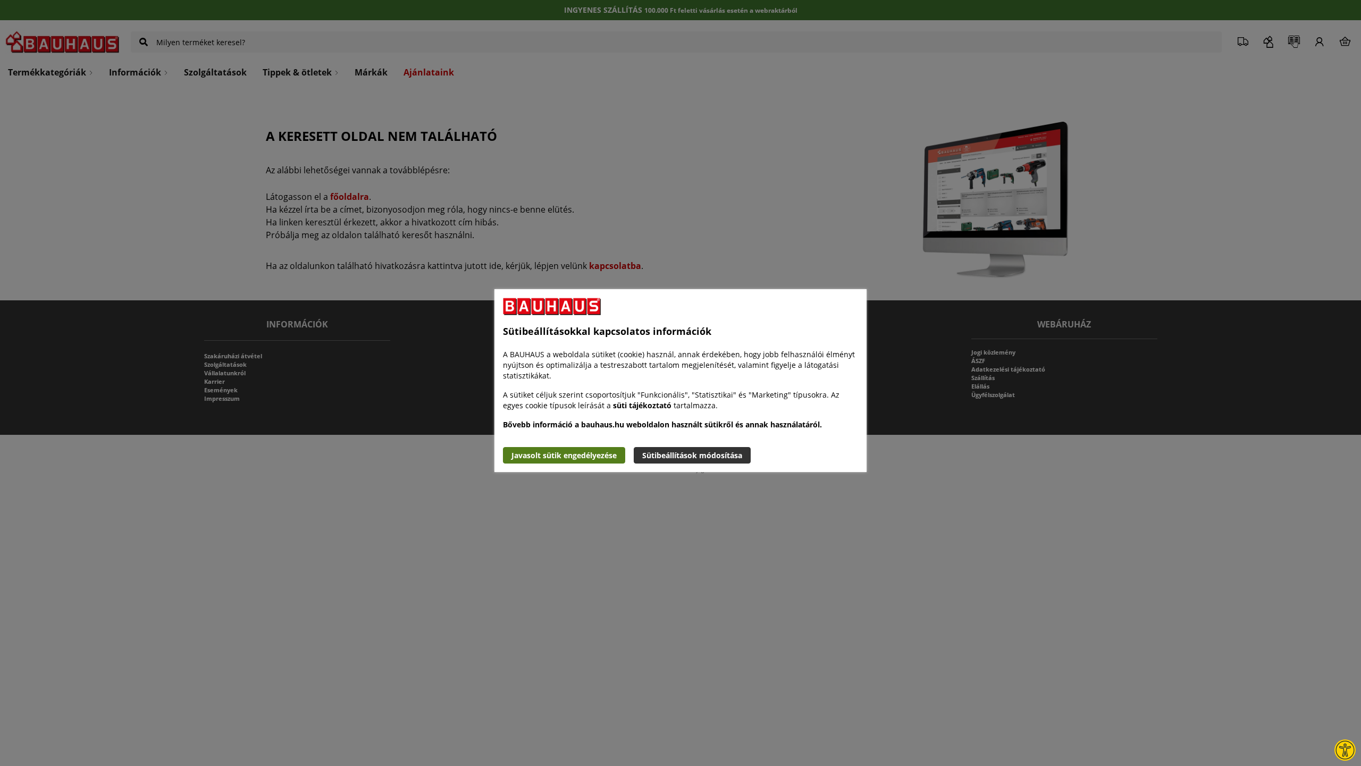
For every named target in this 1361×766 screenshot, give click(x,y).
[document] (680, 380)
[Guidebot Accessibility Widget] (1345, 750)
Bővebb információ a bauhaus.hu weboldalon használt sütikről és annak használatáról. (662, 424)
